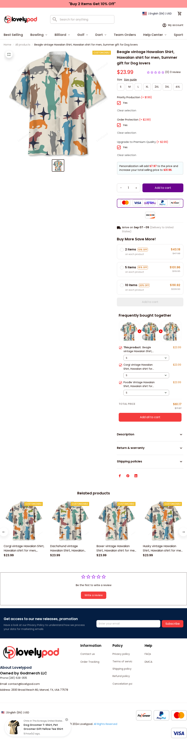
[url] (24, 684)
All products (22, 44)
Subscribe (172, 624)
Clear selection (126, 110)
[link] (13, 727)
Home (7, 44)
